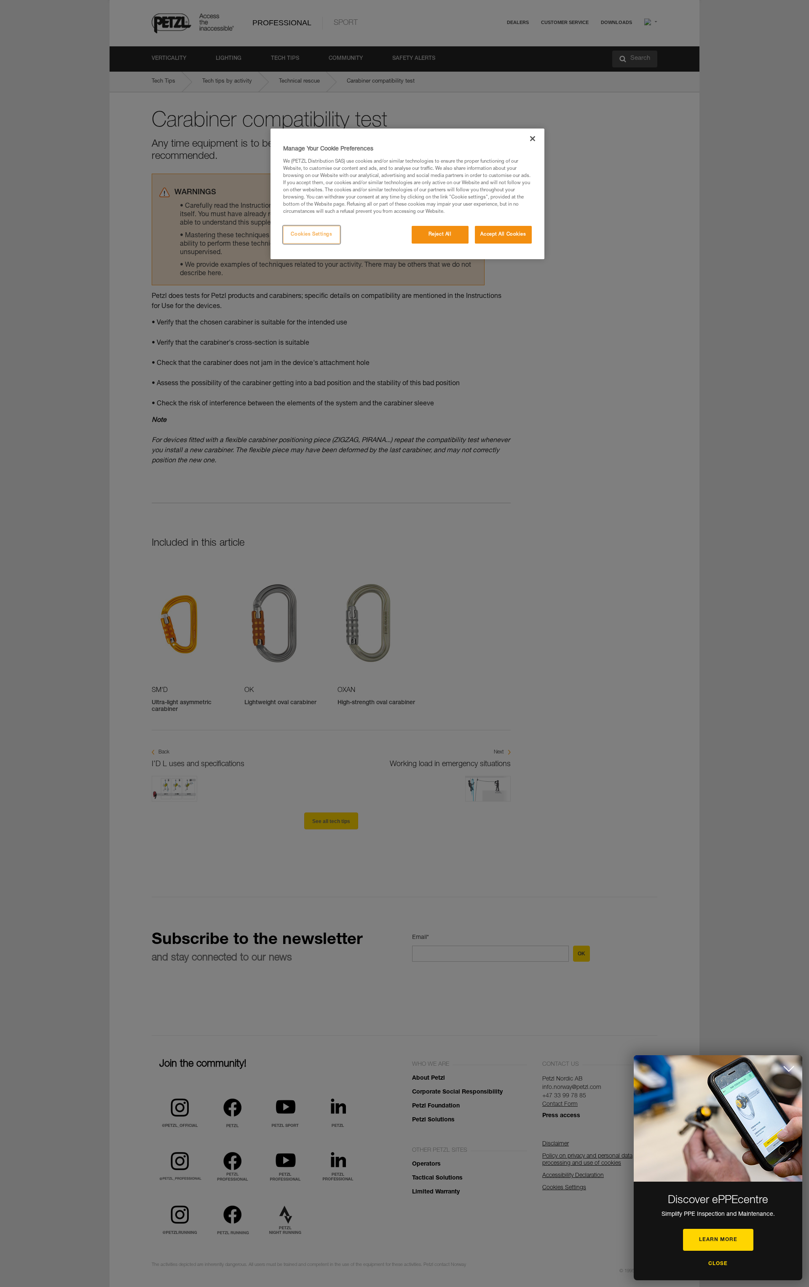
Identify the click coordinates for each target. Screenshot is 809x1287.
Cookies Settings (311, 234)
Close (718, 1263)
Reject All (440, 234)
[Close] (532, 138)
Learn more (718, 1239)
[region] (407, 194)
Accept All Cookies (503, 234)
